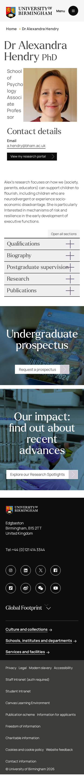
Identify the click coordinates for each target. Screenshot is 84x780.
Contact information (21, 761)
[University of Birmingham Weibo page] (26, 588)
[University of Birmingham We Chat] (40, 588)
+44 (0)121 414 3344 (28, 549)
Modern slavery (40, 668)
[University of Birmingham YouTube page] (55, 588)
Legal (23, 668)
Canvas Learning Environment (28, 703)
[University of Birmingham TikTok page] (11, 588)
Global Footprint (24, 608)
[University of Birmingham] (29, 11)
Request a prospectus (37, 369)
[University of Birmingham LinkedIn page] (26, 570)
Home (11, 28)
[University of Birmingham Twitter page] (40, 570)
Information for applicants (56, 714)
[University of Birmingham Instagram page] (11, 570)
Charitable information (22, 738)
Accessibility (63, 668)
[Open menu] (73, 11)
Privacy (11, 668)
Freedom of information (23, 726)
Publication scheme (20, 714)
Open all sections (64, 234)
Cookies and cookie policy (25, 749)
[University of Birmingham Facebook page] (55, 570)
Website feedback (59, 749)
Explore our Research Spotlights (37, 474)
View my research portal (28, 156)
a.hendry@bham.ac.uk (26, 145)
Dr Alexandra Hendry (40, 28)
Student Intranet (18, 691)
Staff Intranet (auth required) (27, 679)
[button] (42, 244)
